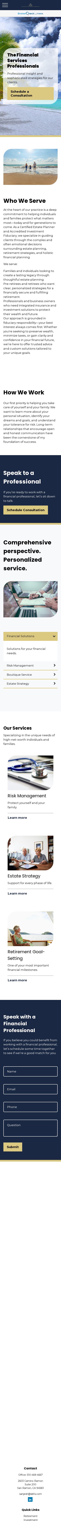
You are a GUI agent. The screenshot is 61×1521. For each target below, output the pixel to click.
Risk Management (20, 665)
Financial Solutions (20, 636)
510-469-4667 (35, 1474)
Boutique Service (19, 674)
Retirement (30, 1516)
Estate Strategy (18, 683)
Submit (13, 1147)
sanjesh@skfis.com (30, 1493)
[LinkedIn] (30, 1499)
